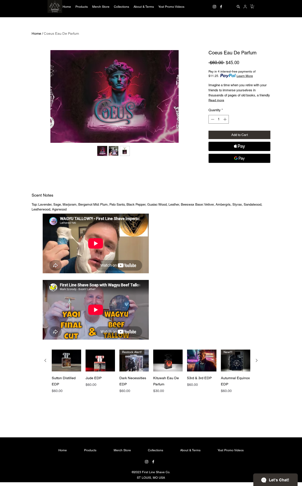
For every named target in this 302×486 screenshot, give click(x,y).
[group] (151, 386)
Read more (216, 100)
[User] (245, 6)
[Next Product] (256, 360)
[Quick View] (66, 361)
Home (36, 33)
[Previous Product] (45, 360)
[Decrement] (212, 119)
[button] (81, 6)
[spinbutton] (218, 119)
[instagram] (214, 6)
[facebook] (221, 6)
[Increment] (225, 119)
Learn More (245, 76)
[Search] (238, 7)
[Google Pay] (239, 158)
